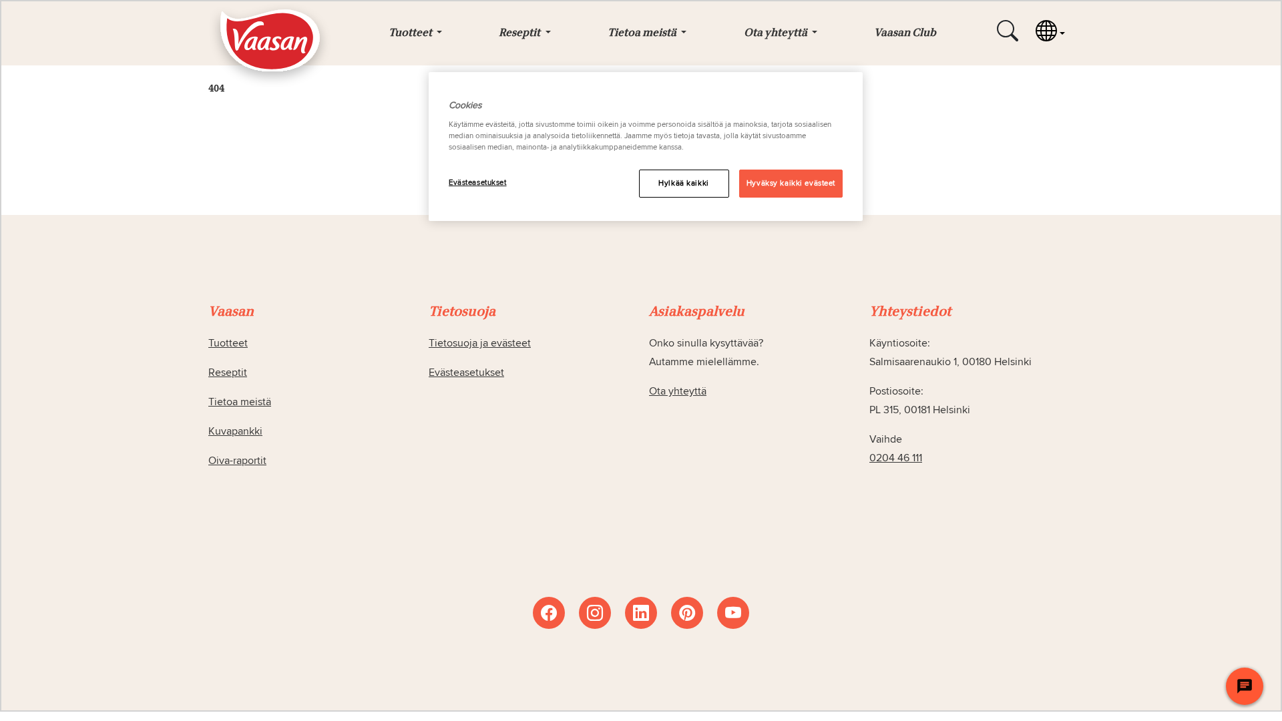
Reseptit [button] (520, 33)
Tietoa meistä (239, 402)
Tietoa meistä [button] (643, 33)
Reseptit (227, 372)
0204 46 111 (895, 458)
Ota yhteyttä (677, 391)
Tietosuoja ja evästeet (480, 343)
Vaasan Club (905, 33)
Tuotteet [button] (411, 33)
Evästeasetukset (478, 182)
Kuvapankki (235, 431)
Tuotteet (228, 343)
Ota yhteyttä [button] (776, 33)
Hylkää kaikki (683, 183)
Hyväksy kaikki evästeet (790, 183)
